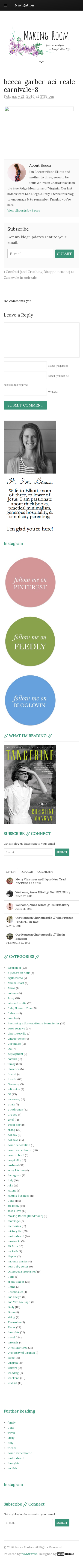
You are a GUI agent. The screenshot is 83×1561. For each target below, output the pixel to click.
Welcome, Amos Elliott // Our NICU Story (42, 892)
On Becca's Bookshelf (22, 1271)
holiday (12, 1135)
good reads (15, 1109)
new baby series (18, 1266)
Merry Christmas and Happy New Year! (40, 879)
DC (10, 1048)
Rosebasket (15, 1292)
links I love (14, 1210)
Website (53, 392)
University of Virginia (21, 1352)
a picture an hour (19, 972)
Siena (11, 1312)
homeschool (16, 1155)
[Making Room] (41, 60)
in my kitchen (16, 1170)
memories (14, 1226)
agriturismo (15, 978)
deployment (15, 1053)
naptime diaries (18, 1261)
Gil (9, 1094)
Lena (11, 1200)
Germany (14, 1084)
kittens (12, 1190)
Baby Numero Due (20, 1008)
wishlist (12, 1383)
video (11, 1357)
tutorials (13, 1342)
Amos (11, 988)
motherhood (16, 1236)
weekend (13, 1378)
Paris (11, 1276)
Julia (10, 1185)
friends (12, 1079)
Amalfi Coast (16, 983)
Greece (12, 1114)
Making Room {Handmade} (25, 1216)
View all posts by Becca (25, 210)
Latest (11, 871)
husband (13, 1165)
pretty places (16, 1281)
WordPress (29, 1554)
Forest (12, 1074)
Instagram (14, 1175)
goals (11, 1104)
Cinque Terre (16, 1038)
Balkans (13, 1013)
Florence (14, 1069)
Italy (10, 1180)
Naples (12, 1256)
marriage (14, 1221)
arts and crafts (17, 1003)
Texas (11, 1327)
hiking (11, 1129)
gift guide (14, 1089)
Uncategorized (17, 1347)
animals (13, 993)
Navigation (24, 5)
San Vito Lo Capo (19, 1302)
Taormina (14, 1322)
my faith (13, 1251)
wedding (13, 1373)
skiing (11, 1317)
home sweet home (20, 1150)
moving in (14, 1241)
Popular (27, 871)
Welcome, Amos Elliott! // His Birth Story (42, 905)
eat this (12, 1059)
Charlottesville (17, 1033)
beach (12, 1018)
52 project (14, 967)
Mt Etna (13, 1246)
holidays (13, 1140)
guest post (14, 1124)
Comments (45, 871)
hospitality (14, 1160)
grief (11, 1119)
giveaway (14, 1099)
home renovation (19, 1145)
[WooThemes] (65, 1554)
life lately (13, 1205)
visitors (12, 1367)
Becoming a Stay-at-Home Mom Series (33, 1023)
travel (11, 1337)
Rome (11, 1286)
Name (58, 365)
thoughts (13, 1332)
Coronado (14, 1043)
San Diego (14, 1297)
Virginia (13, 1362)
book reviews (16, 1028)
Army (11, 998)
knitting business (18, 1195)
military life (15, 1231)
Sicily (11, 1307)
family (11, 1064)
